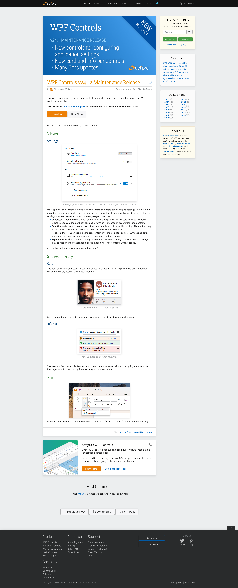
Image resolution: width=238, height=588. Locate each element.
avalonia (168, 62)
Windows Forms (183, 144)
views (149, 432)
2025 (183, 99)
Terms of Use (189, 583)
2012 (166, 118)
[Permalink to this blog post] (150, 82)
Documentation (96, 542)
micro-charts (169, 72)
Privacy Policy (177, 583)
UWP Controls (50, 552)
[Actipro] (49, 3)
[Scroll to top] (231, 528)
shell (180, 75)
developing (174, 66)
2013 (183, 115)
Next (184, 39)
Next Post (128, 511)
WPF (165, 144)
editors (166, 69)
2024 (166, 102)
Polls (90, 555)
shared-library (140, 432)
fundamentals (175, 69)
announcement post (74, 106)
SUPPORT (125, 3)
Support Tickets (96, 549)
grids (183, 69)
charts (166, 66)
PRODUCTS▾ (84, 3)
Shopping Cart (75, 542)
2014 (166, 115)
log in (81, 493)
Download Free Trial (115, 468)
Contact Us (48, 577)
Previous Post (75, 511)
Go (189, 32)
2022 (166, 105)
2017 (183, 110)
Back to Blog (102, 511)
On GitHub (48, 570)
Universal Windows (175, 146)
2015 (183, 112)
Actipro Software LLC (73, 583)
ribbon (185, 72)
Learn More (91, 468)
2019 (183, 107)
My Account (151, 544)
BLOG (149, 3)
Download (57, 114)
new (121, 432)
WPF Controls (50, 542)
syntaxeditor (170, 78)
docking (183, 66)
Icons (45, 555)
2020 (166, 107)
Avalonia (171, 144)
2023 (183, 102)
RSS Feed (186, 45)
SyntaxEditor (168, 151)
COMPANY (138, 3)
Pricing (71, 545)
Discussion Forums (97, 545)
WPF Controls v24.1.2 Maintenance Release (93, 82)
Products (49, 537)
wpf (126, 432)
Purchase (74, 537)
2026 (166, 99)
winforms (168, 81)
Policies (47, 574)
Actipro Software (170, 136)
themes (181, 78)
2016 (166, 112)
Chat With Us (95, 552)
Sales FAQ (72, 549)
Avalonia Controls (52, 545)
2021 (183, 105)
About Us (47, 567)
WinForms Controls (52, 549)
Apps (53, 555)
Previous (171, 39)
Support (94, 537)
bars (130, 432)
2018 (166, 110)
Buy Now (77, 114)
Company (50, 562)
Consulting (73, 552)
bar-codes (177, 63)
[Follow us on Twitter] (157, 3)
